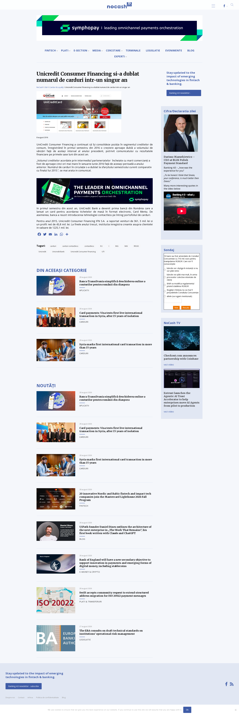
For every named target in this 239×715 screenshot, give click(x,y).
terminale (133, 50)
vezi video (169, 364)
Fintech (50, 50)
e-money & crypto (89, 571)
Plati (64, 50)
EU (101, 246)
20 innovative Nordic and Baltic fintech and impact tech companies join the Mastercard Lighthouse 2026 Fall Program (115, 497)
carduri (53, 246)
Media (96, 50)
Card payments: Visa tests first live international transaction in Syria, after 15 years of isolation (110, 314)
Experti (119, 56)
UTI (103, 251)
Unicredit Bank (58, 251)
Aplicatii (84, 290)
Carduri (83, 321)
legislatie (153, 50)
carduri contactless (70, 246)
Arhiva (30, 697)
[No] (235, 710)
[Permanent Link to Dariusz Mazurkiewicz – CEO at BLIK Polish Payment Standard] (181, 153)
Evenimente (173, 50)
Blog (190, 50)
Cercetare (113, 50)
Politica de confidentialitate (47, 697)
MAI (126, 246)
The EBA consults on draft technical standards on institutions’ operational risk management (111, 632)
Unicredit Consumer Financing (83, 251)
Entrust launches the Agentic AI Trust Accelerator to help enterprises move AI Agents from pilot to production (181, 399)
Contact (21, 697)
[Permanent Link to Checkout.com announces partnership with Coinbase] (182, 352)
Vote (176, 308)
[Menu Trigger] (213, 6)
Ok (187, 710)
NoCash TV (172, 323)
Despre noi (10, 697)
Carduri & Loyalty (56, 87)
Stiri (46, 87)
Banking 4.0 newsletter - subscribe (180, 94)
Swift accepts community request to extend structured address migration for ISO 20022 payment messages (114, 594)
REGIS (136, 246)
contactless (89, 246)
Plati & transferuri (90, 601)
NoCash (40, 87)
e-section (80, 50)
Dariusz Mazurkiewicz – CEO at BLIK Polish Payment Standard (179, 160)
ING (116, 246)
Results (186, 308)
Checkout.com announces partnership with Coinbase (181, 357)
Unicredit (42, 251)
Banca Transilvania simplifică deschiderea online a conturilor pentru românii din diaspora (112, 283)
